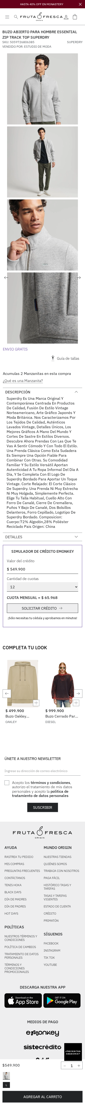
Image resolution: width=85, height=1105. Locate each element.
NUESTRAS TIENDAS (57, 857)
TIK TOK (49, 958)
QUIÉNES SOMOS (55, 864)
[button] (6, 1076)
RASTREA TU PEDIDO (18, 857)
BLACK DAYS (12, 892)
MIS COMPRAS (14, 864)
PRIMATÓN (51, 921)
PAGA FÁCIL (52, 878)
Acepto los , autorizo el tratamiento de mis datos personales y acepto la (42, 789)
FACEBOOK (51, 943)
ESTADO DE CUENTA (57, 906)
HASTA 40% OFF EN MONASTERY (41, 4)
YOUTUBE (50, 965)
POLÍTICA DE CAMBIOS (20, 947)
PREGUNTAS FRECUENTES (22, 871)
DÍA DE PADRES (15, 906)
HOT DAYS (11, 914)
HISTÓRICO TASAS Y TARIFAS (57, 887)
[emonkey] (42, 1033)
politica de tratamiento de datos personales (40, 793)
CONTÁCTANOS (14, 878)
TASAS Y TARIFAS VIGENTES (55, 897)
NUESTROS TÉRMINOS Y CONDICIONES (20, 938)
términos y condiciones (50, 782)
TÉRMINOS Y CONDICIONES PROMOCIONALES (16, 968)
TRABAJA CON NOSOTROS (61, 871)
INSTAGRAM (52, 951)
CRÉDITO (50, 914)
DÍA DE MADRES (15, 899)
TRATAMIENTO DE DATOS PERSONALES (21, 956)
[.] (66, 16)
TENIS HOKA (12, 885)
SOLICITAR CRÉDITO (39, 608)
